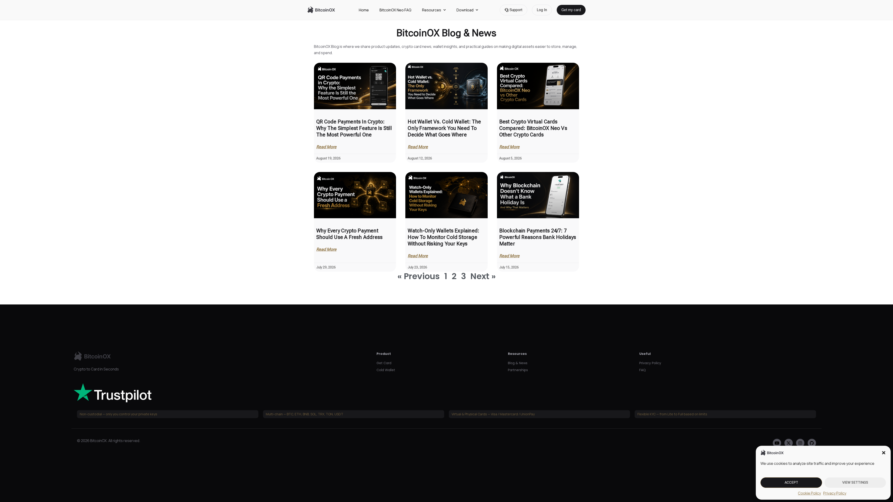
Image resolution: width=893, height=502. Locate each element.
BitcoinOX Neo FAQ (395, 10)
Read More (326, 147)
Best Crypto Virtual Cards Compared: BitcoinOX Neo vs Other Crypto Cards (533, 128)
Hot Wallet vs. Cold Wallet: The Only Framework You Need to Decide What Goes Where (444, 128)
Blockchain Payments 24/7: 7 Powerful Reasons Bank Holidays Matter (537, 237)
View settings (855, 482)
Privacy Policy (834, 493)
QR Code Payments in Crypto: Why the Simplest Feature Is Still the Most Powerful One (354, 128)
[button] (883, 452)
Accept (791, 482)
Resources (431, 10)
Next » (483, 276)
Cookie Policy (809, 493)
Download (464, 10)
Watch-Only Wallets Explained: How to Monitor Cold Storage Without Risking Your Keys (443, 237)
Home (364, 10)
